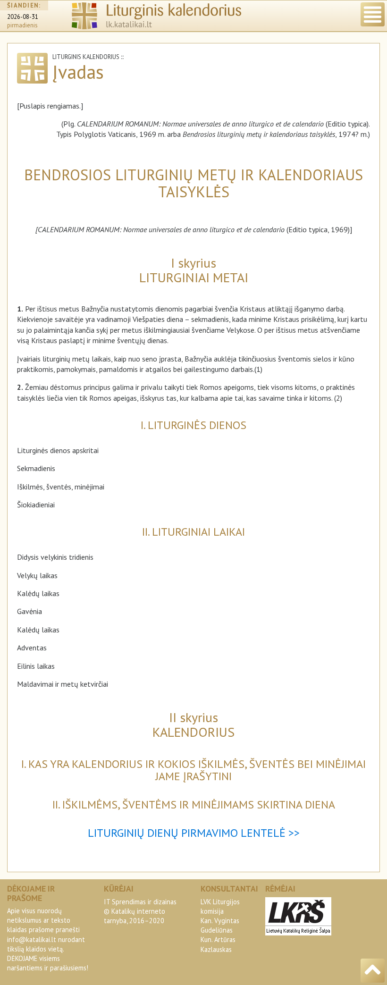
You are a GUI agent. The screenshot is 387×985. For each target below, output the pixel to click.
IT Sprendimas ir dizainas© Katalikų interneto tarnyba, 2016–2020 (140, 911)
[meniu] (373, 14)
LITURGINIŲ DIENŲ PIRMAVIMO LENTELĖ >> (194, 832)
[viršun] (373, 971)
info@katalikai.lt (31, 939)
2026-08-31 (22, 17)
